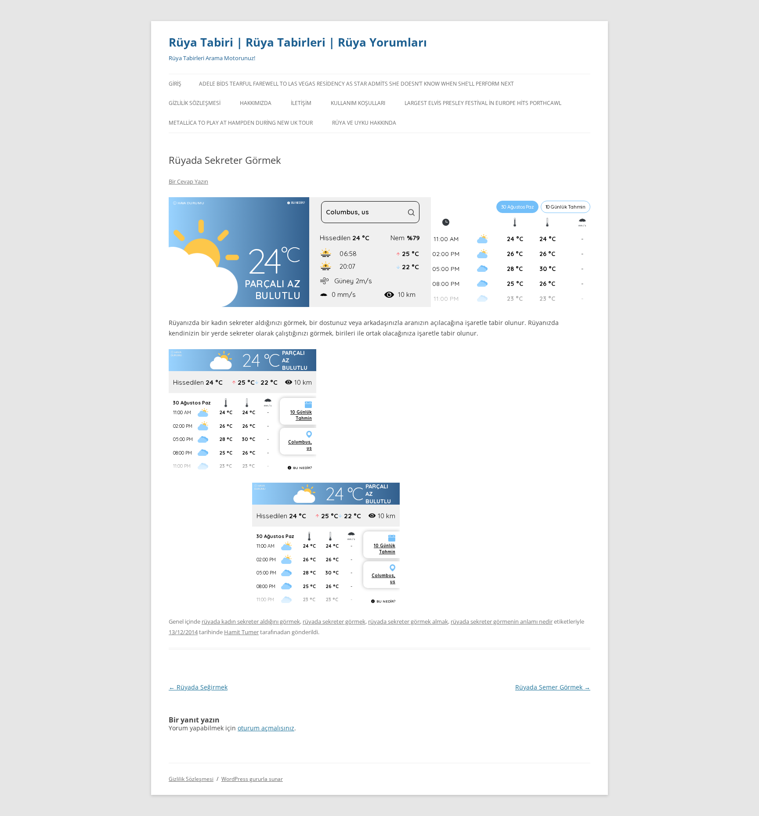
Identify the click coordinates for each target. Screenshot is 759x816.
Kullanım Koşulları (358, 103)
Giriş (175, 83)
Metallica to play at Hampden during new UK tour (241, 122)
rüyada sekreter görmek (334, 621)
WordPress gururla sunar (252, 779)
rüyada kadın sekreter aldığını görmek (251, 621)
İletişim (301, 103)
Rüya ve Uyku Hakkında (364, 122)
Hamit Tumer (241, 632)
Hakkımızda (255, 103)
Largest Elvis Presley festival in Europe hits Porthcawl (483, 103)
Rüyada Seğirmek (198, 687)
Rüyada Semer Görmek (552, 687)
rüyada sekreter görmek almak (408, 621)
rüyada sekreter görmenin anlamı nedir (502, 621)
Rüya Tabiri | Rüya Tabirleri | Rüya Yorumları (298, 42)
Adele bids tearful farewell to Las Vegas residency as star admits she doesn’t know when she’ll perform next (356, 83)
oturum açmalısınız (266, 728)
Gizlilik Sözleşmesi (194, 103)
